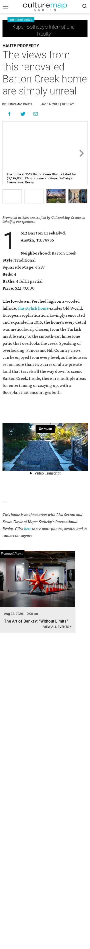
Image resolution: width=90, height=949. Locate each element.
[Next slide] (81, 153)
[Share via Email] (35, 113)
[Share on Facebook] (9, 113)
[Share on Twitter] (23, 113)
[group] (12, 196)
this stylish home (33, 308)
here (27, 528)
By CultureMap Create (17, 104)
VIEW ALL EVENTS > (57, 627)
